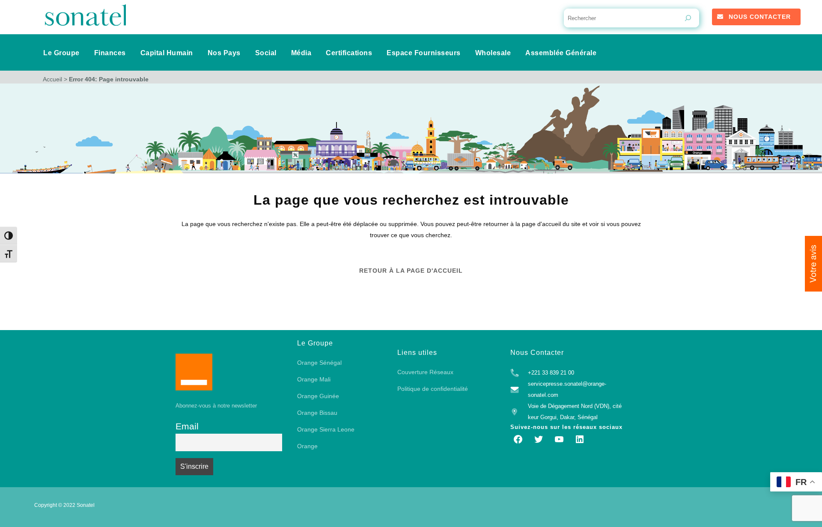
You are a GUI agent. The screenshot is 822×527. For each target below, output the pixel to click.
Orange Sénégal (319, 362)
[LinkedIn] (579, 439)
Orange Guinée (318, 396)
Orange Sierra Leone (325, 429)
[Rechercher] (688, 18)
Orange (307, 446)
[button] (813, 264)
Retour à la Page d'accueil (411, 270)
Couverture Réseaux (425, 372)
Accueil (52, 79)
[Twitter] (538, 439)
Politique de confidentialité (432, 388)
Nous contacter (760, 16)
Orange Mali (314, 379)
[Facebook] (518, 439)
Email (187, 426)
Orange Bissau (317, 412)
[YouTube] (559, 439)
